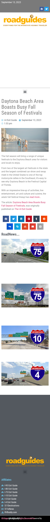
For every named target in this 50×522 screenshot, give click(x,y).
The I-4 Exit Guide (23, 209)
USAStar (4, 518)
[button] (25, 91)
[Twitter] (46, 9)
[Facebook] (42, 9)
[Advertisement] (25, 58)
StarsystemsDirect (27, 518)
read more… (35, 197)
